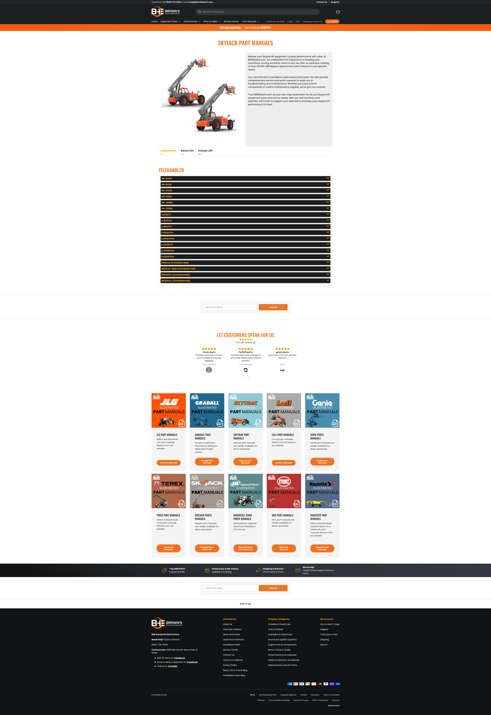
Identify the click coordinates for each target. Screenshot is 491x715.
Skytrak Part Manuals (245, 461)
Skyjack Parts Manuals (207, 548)
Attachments (190, 21)
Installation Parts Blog (234, 675)
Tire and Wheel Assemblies (279, 700)
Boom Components (320, 700)
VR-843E (166, 196)
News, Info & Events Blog (235, 670)
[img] (245, 339)
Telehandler (168, 150)
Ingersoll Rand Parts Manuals (245, 548)
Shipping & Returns (312, 21)
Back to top (245, 604)
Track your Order (329, 634)
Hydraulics (315, 695)
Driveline (303, 695)
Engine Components (331, 695)
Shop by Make (210, 21)
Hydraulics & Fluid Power (280, 634)
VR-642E (166, 184)
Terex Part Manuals (169, 548)
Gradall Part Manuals (207, 461)
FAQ (298, 21)
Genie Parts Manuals (322, 461)
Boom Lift (187, 150)
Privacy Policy (230, 665)
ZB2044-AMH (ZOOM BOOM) (178, 268)
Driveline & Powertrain (279, 624)
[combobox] (257, 12)
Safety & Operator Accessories (283, 660)
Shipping (324, 639)
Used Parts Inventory (233, 639)
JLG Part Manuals (168, 462)
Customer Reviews (275, 21)
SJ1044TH (167, 232)
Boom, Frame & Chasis (279, 649)
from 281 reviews (244, 342)
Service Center (231, 21)
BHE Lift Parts (162, 695)
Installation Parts (231, 644)
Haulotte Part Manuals (322, 548)
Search (273, 307)
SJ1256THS (167, 256)
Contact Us (321, 2)
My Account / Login (329, 624)
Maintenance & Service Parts (282, 665)
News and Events (231, 634)
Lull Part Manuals (283, 462)
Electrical (261, 700)
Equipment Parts (169, 21)
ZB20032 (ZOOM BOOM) (175, 274)
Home (155, 21)
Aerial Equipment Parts (267, 695)
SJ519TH (166, 214)
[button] (338, 11)
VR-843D (166, 190)
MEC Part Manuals (284, 548)
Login (290, 21)
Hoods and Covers (301, 700)
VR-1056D (167, 202)
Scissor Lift (205, 150)
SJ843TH (166, 226)
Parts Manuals (249, 21)
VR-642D (166, 178)
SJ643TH (166, 220)
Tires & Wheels (275, 629)
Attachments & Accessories (282, 654)
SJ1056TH (167, 244)
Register (335, 2)
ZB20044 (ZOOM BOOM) (175, 280)
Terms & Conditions (233, 660)
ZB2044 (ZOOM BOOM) (175, 262)
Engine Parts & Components (282, 644)
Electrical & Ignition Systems (282, 639)
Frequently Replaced (288, 695)
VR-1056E (166, 208)
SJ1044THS (167, 238)
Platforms (335, 700)
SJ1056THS (167, 250)
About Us (227, 624)
